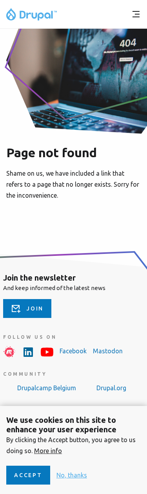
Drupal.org (111, 387)
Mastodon (108, 350)
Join (35, 308)
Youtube (47, 351)
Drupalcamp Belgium (46, 387)
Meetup (9, 351)
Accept (28, 475)
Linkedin (28, 351)
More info (48, 451)
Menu (136, 14)
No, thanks (71, 475)
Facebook (73, 350)
